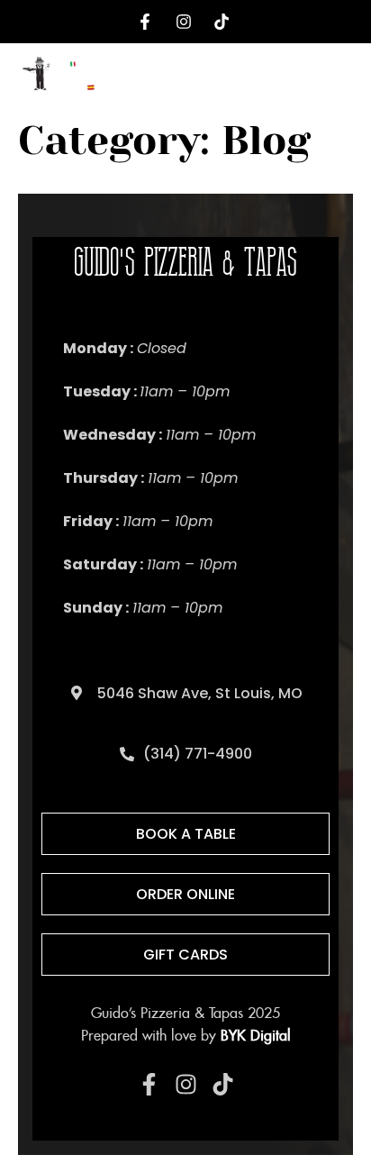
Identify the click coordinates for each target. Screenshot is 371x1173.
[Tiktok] (223, 1084)
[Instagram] (186, 1084)
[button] (341, 77)
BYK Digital (256, 1035)
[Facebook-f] (149, 1084)
